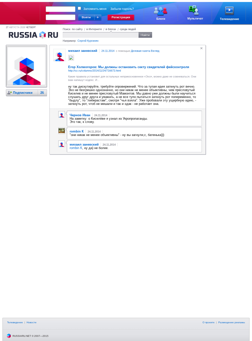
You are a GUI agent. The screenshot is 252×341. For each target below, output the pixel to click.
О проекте (209, 322)
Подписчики (22, 93)
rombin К (76, 148)
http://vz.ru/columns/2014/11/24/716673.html (94, 70)
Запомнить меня (95, 9)
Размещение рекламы (231, 322)
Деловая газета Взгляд (145, 50)
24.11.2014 (107, 50)
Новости (31, 322)
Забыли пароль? (122, 9)
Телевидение (15, 322)
